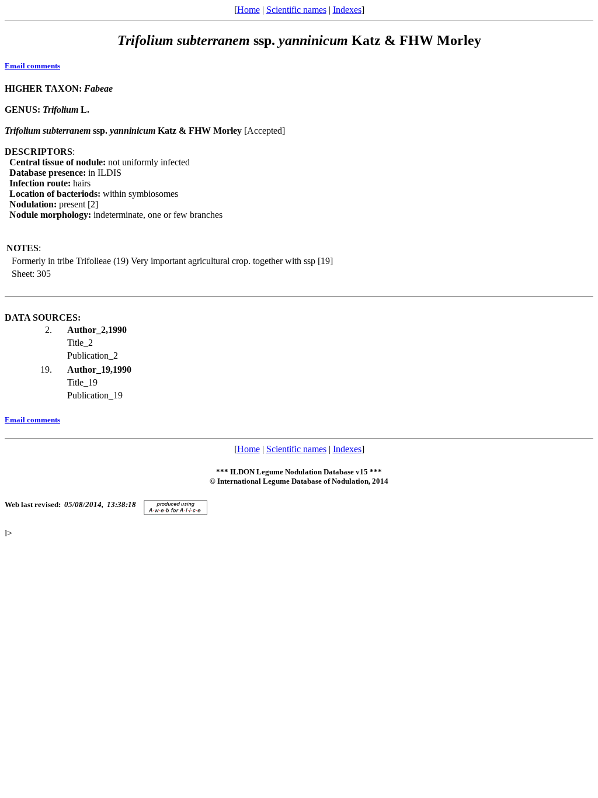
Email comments (32, 65)
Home (248, 10)
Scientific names (296, 10)
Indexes (347, 10)
